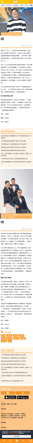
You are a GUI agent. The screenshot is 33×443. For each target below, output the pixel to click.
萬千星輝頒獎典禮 (7, 338)
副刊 (26, 5)
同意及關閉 (16, 436)
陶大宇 (17, 338)
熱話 (11, 404)
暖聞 (15, 404)
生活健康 (16, 414)
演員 (10, 341)
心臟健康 (10, 416)
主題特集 (15, 5)
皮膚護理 (14, 418)
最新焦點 (3, 404)
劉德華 (21, 335)
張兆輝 (4, 341)
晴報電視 (8, 5)
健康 (3, 5)
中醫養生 (23, 414)
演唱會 (9, 335)
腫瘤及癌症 (4, 416)
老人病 (9, 418)
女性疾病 (3, 418)
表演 (3, 335)
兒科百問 (23, 416)
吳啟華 (23, 338)
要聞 (8, 404)
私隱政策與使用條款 (13, 433)
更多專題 (20, 418)
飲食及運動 (10, 414)
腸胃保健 (16, 416)
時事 (21, 5)
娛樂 (2, 39)
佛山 (15, 335)
